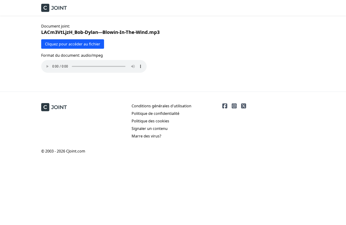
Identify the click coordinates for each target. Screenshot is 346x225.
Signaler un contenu (150, 128)
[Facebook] (225, 106)
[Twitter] (243, 106)
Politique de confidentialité (155, 113)
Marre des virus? (146, 136)
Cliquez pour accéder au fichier (72, 44)
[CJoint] (54, 107)
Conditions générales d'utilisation (161, 105)
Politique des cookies (150, 121)
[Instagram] (234, 106)
